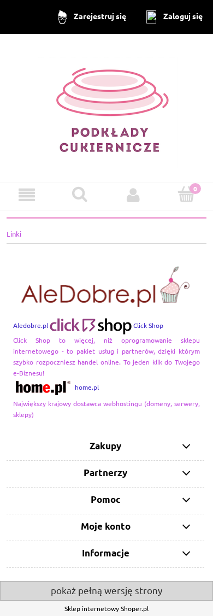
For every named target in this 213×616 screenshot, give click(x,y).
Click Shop (148, 325)
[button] (27, 195)
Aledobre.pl (30, 325)
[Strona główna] (106, 107)
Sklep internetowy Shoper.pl (106, 608)
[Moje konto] (133, 195)
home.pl (87, 387)
